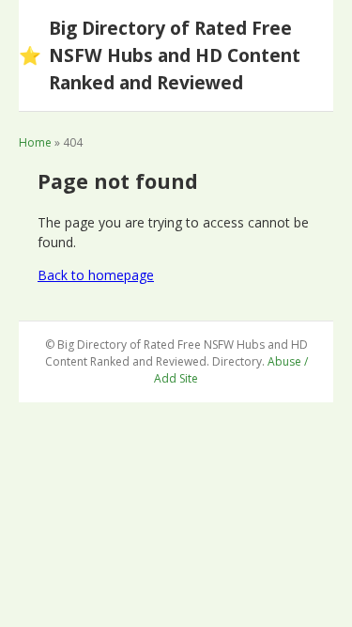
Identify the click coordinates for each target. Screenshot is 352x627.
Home (35, 142)
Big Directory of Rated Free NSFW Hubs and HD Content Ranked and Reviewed (159, 55)
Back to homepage (96, 275)
